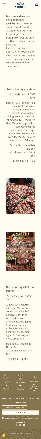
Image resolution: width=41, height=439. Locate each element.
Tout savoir (30, 398)
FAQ (37, 398)
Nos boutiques (7, 398)
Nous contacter (19, 398)
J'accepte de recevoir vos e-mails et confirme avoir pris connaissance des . (22, 418)
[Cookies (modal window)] (4, 435)
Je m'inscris (20, 412)
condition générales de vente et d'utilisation (26, 418)
